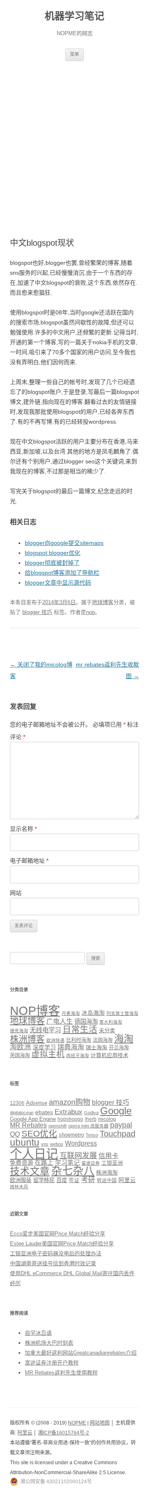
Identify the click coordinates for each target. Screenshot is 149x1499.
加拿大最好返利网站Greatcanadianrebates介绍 (81, 1353)
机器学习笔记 (74, 16)
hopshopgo (70, 1119)
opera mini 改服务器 (88, 1125)
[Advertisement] (74, 139)
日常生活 (79, 1029)
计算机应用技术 (109, 1055)
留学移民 (44, 1180)
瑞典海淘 (71, 1046)
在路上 (44, 1162)
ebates (44, 1112)
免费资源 (21, 1162)
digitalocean (22, 1112)
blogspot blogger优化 (52, 552)
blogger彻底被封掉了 (52, 562)
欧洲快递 (55, 1040)
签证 (74, 1180)
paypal (121, 1125)
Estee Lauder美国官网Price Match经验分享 (62, 1243)
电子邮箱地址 (29, 860)
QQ (15, 1134)
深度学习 (44, 1047)
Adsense (36, 1103)
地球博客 (102, 602)
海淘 (123, 1038)
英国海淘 (20, 1055)
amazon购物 (69, 1102)
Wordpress (81, 1143)
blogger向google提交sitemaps (64, 543)
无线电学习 (45, 1030)
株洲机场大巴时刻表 (49, 1343)
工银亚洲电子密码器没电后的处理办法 (55, 1253)
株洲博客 (27, 1038)
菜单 (74, 54)
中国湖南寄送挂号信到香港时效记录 (53, 1263)
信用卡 (108, 1155)
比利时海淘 (78, 1040)
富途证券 (91, 1163)
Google (116, 1110)
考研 (88, 1180)
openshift (57, 1125)
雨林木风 (19, 1186)
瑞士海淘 (96, 1047)
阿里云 (127, 1180)
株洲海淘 (107, 1173)
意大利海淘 (110, 1021)
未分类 (107, 1030)
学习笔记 (67, 1162)
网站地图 (100, 1423)
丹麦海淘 (71, 1013)
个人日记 (34, 1154)
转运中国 (107, 1180)
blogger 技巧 (37, 612)
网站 (16, 893)
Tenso (92, 1134)
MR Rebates (28, 1125)
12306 (17, 1103)
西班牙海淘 (77, 1055)
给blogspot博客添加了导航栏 (62, 572)
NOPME (77, 1423)
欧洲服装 (20, 1180)
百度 (61, 1180)
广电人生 (59, 1021)
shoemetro (71, 1135)
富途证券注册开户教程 (52, 1363)
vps (44, 1144)
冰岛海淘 (93, 1013)
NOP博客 (35, 1010)
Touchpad (117, 1133)
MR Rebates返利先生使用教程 (61, 1372)
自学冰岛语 (38, 1333)
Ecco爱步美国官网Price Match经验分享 (57, 1233)
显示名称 (23, 828)
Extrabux (68, 1112)
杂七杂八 (72, 1171)
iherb (90, 1119)
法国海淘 (103, 1040)
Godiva (91, 1112)
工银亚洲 (112, 1163)
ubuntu (24, 1142)
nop (90, 612)
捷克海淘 (19, 1030)
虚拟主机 (48, 1054)
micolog (107, 1119)
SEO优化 (39, 1133)
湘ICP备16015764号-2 (63, 1433)
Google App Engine (33, 1119)
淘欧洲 (20, 1046)
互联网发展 (78, 1155)
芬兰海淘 (119, 1047)
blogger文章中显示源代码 (58, 582)
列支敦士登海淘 (122, 1013)
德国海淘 (86, 1021)
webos (56, 1144)
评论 (17, 737)
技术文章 (30, 1171)
